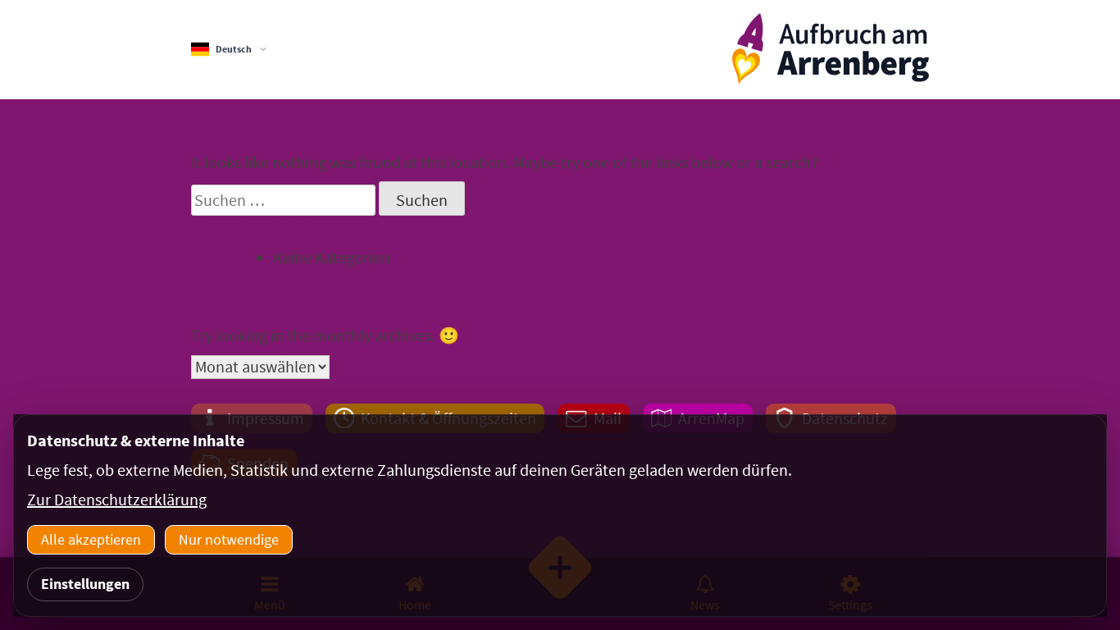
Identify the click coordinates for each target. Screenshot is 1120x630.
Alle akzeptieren (91, 539)
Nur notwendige (229, 539)
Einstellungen (85, 583)
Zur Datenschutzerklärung (117, 499)
